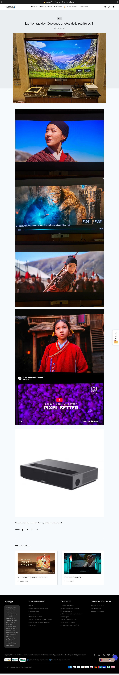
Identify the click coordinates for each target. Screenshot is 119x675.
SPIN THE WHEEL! (78, 345)
